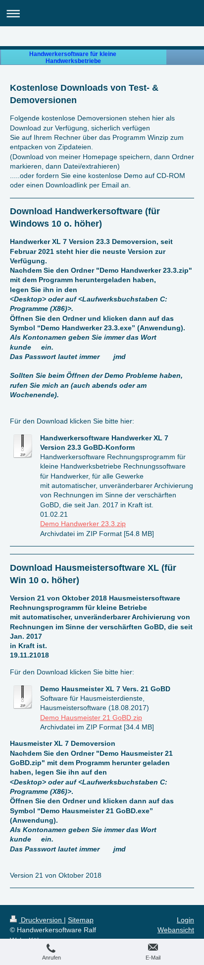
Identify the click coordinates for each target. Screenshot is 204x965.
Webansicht (175, 930)
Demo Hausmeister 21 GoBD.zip (91, 718)
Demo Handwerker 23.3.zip (83, 524)
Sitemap (81, 920)
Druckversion (41, 920)
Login (185, 920)
